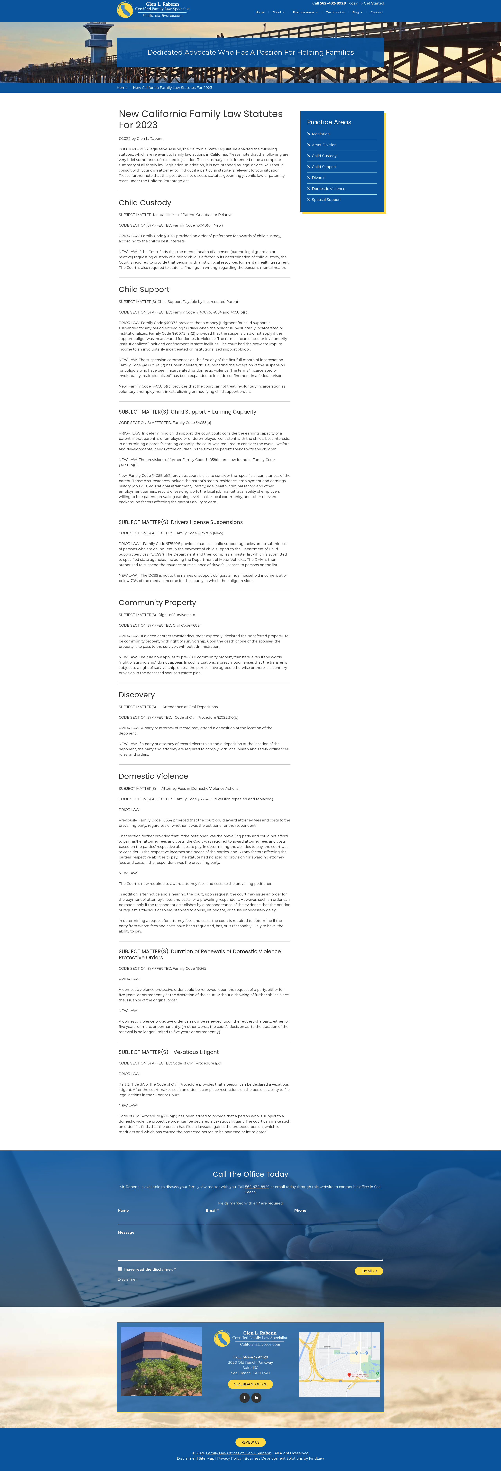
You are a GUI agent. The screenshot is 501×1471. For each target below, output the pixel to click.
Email (212, 1210)
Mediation (321, 134)
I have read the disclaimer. (150, 1269)
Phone (300, 1210)
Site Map (206, 1458)
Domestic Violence (328, 189)
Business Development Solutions (274, 1458)
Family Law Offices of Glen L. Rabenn (238, 1453)
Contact (377, 12)
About (276, 12)
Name (123, 1210)
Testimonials (335, 12)
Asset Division (324, 145)
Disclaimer (127, 1279)
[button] (497, 1443)
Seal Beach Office (250, 1384)
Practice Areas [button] (303, 12)
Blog (356, 12)
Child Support (324, 167)
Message (126, 1232)
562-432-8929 (333, 3)
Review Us (251, 1442)
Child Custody (324, 156)
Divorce (318, 178)
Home (260, 12)
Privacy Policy (229, 1458)
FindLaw (316, 1458)
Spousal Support (326, 200)
